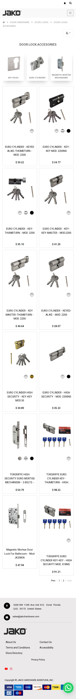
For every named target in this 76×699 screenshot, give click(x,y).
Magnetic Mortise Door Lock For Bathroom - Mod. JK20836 (19, 553)
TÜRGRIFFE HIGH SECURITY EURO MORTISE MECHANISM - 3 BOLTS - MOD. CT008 (20, 478)
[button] (68, 33)
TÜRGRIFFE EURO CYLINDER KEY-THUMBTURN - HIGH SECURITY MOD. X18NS (56, 478)
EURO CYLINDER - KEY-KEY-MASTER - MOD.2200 (56, 230)
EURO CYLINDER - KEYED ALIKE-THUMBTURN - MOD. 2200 (19, 150)
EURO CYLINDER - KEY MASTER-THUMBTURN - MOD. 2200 (20, 314)
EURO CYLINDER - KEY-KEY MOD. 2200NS (56, 149)
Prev (53, 580)
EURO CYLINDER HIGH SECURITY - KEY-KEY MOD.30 (20, 396)
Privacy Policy (38, 659)
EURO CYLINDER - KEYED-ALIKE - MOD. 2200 (56, 312)
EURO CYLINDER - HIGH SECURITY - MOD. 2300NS (56, 394)
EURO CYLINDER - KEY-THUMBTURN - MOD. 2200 (20, 230)
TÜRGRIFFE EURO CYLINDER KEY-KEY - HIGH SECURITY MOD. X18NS (56, 560)
